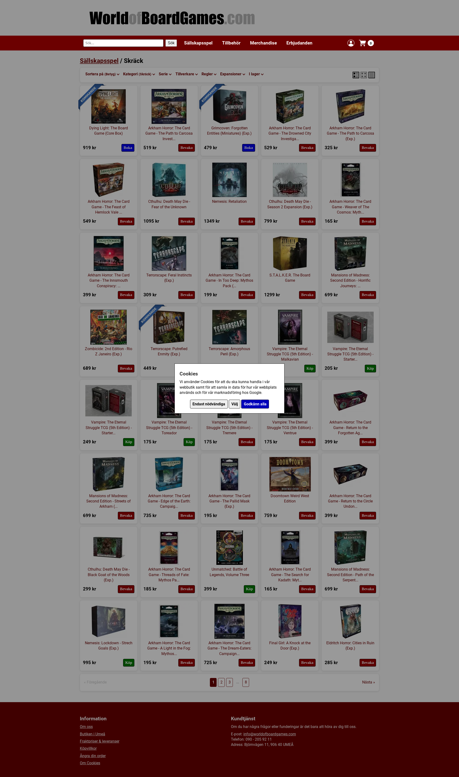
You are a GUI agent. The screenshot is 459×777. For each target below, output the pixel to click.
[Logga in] (351, 43)
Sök (171, 43)
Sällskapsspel (198, 43)
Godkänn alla (255, 404)
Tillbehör (231, 43)
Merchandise (263, 43)
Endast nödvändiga (208, 404)
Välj (234, 404)
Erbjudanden (299, 43)
